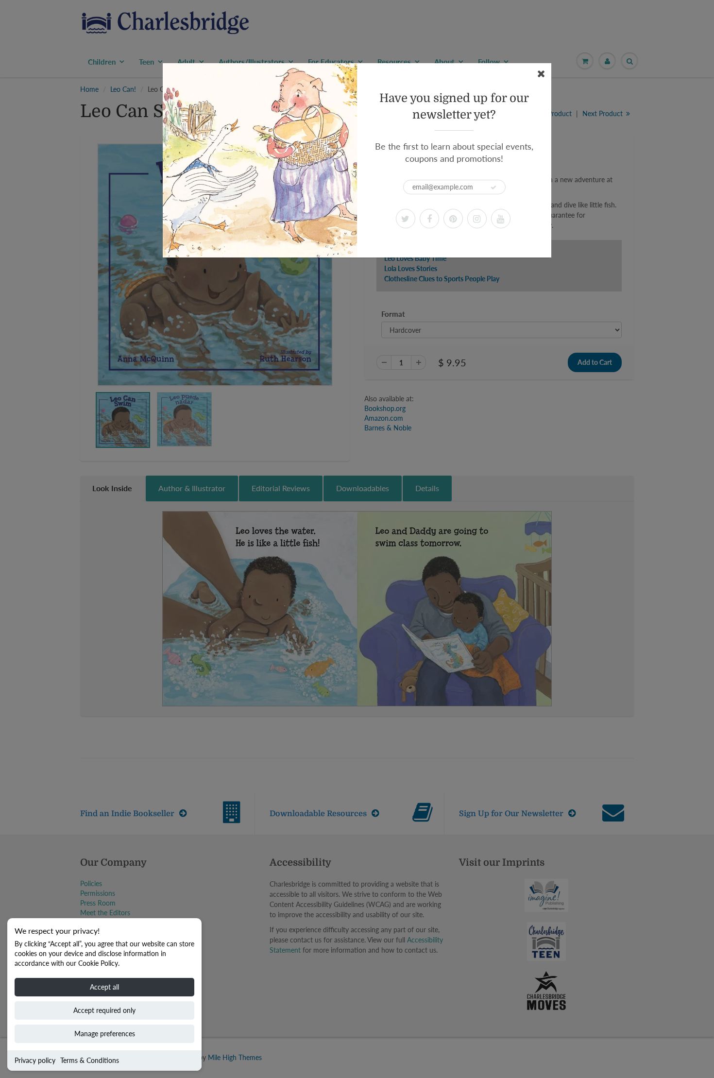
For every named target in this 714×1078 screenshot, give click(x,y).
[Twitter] (405, 218)
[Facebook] (429, 218)
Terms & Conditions (89, 1060)
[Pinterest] (453, 218)
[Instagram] (477, 218)
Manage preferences (104, 1033)
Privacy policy (35, 1060)
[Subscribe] (493, 187)
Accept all (104, 987)
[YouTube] (500, 218)
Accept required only (104, 1010)
